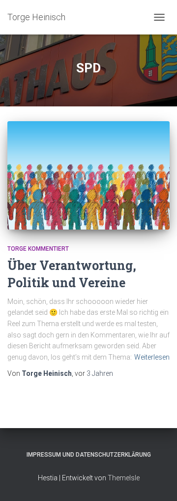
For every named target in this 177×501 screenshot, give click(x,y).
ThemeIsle (124, 478)
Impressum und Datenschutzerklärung (89, 454)
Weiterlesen (152, 357)
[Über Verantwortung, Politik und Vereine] (88, 175)
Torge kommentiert (38, 248)
